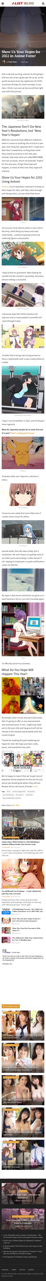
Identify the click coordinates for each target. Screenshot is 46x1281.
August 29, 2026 (27, 1200)
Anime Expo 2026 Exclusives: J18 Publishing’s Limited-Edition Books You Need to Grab (21, 843)
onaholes (29, 795)
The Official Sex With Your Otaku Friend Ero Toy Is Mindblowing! (27, 939)
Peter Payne (12, 62)
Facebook (5, 1270)
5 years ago (24, 62)
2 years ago (16, 933)
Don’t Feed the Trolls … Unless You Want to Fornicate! (23, 1221)
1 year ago (16, 914)
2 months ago (16, 847)
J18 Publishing (8, 795)
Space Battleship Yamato (12, 798)
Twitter (14, 1270)
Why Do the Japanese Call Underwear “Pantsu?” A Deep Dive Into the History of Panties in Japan (22, 1252)
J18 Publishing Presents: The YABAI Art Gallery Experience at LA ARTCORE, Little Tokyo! (28, 911)
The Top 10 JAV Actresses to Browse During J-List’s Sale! (23, 1133)
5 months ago (16, 896)
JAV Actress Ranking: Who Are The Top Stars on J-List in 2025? (22, 1036)
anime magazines (19, 791)
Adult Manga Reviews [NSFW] (23, 1216)
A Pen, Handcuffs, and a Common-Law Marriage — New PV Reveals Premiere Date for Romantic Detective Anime (23, 1236)
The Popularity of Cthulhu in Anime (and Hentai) (20, 1257)
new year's (19, 795)
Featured (23, 1191)
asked (5, 186)
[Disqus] (23, 976)
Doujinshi (31, 791)
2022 (8, 791)
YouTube (31, 1270)
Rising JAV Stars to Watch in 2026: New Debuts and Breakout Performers (20, 1068)
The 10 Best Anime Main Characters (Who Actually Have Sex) (21, 1165)
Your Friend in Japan (11, 837)
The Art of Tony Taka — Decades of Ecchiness (23, 1196)
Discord (22, 1270)
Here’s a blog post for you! (22, 433)
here (35, 786)
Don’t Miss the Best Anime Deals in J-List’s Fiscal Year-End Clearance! (26, 920)
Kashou (18, 1200)
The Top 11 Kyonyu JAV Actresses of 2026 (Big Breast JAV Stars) (21, 1100)
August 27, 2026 (27, 1226)
